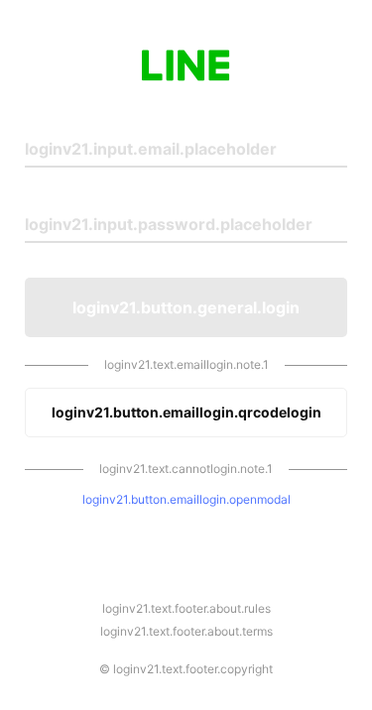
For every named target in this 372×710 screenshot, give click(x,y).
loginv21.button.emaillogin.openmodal (186, 499)
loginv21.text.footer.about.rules (186, 608)
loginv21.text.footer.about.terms (186, 631)
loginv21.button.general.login (186, 307)
